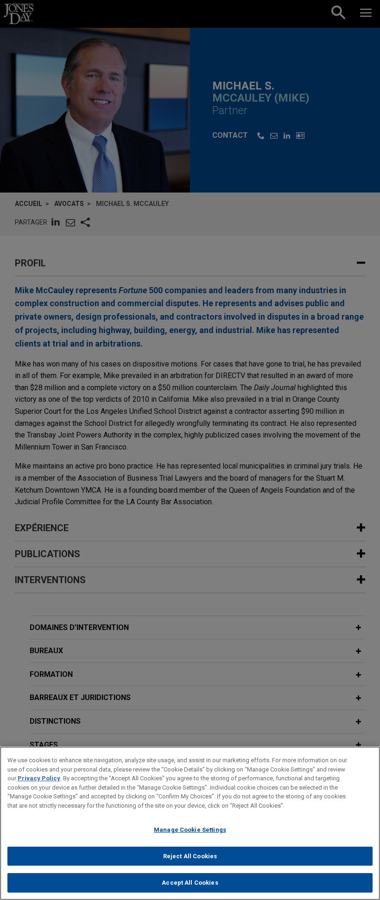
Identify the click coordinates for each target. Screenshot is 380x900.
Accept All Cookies (190, 882)
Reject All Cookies (190, 856)
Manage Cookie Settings (190, 829)
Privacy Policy (39, 778)
